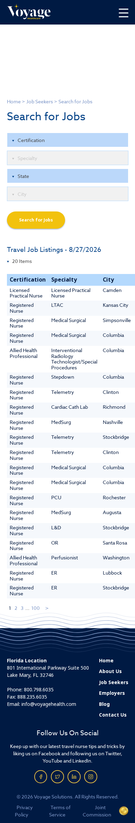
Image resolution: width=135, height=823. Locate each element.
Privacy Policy (24, 811)
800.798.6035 (39, 689)
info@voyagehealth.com (48, 704)
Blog (104, 704)
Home (14, 101)
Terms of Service (60, 811)
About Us (110, 671)
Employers (112, 693)
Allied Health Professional (23, 353)
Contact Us (113, 714)
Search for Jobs (36, 220)
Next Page (47, 608)
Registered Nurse (22, 308)
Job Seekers (39, 101)
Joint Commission (97, 811)
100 (35, 608)
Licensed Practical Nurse (26, 293)
